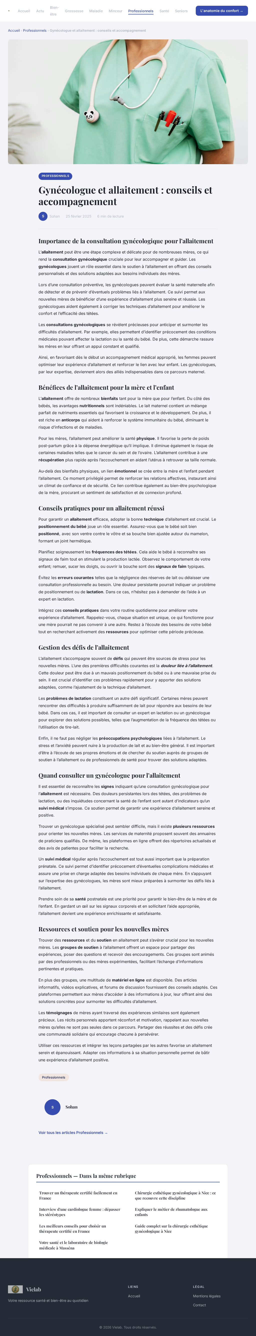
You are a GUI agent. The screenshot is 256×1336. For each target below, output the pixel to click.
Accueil (24, 11)
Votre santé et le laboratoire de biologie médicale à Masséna (73, 1245)
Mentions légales (206, 1296)
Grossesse (74, 11)
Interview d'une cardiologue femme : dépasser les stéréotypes (79, 1212)
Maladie (96, 11)
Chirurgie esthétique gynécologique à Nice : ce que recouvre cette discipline (175, 1195)
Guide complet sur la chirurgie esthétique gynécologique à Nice (171, 1228)
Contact (199, 1305)
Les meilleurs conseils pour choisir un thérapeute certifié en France (72, 1228)
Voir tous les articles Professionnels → (73, 1132)
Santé (164, 11)
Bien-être (54, 10)
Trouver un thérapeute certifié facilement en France (78, 1195)
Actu (40, 11)
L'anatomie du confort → (221, 10)
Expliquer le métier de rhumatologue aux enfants (171, 1212)
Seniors (181, 11)
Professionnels (141, 11)
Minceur (115, 11)
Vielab (33, 1289)
